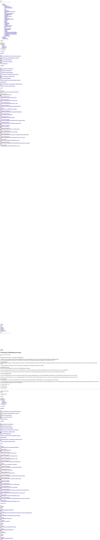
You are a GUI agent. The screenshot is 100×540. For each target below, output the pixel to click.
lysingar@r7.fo (4, 46)
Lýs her (1, 325)
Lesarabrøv (2, 65)
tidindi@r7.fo (4, 47)
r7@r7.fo (3, 45)
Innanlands (2, 354)
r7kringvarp (4, 404)
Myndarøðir (2, 408)
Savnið (1, 443)
